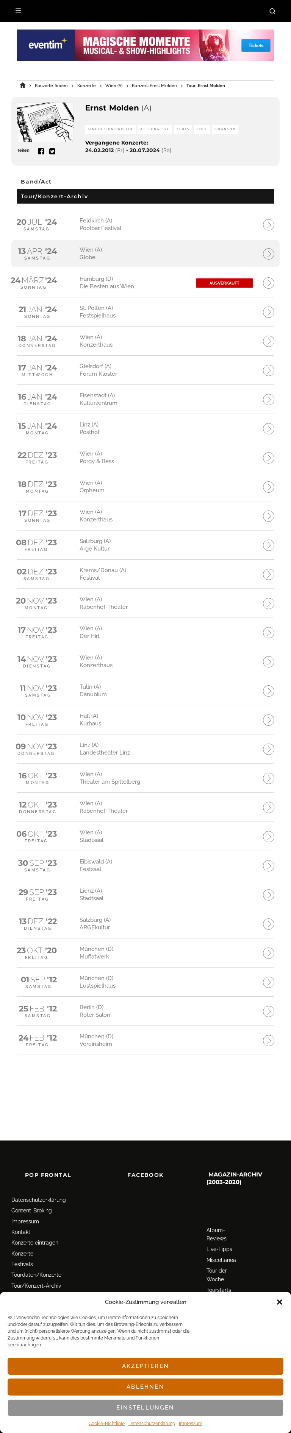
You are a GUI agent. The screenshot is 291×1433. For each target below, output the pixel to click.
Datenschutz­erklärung (151, 1423)
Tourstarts (219, 1290)
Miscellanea (221, 1260)
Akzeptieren (145, 1366)
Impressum (190, 1423)
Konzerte (22, 1254)
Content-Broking (31, 1210)
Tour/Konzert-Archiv (36, 1286)
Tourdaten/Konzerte (36, 1275)
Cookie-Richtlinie (107, 1423)
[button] (279, 1302)
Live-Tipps (219, 1249)
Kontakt (20, 1232)
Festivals (22, 1264)
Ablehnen (145, 1386)
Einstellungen (145, 1407)
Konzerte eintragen (34, 1243)
